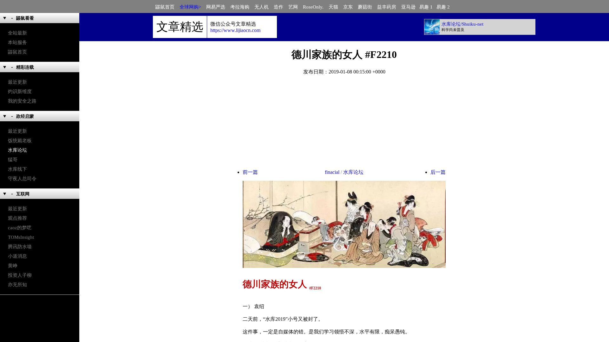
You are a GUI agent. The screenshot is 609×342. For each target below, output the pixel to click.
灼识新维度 (20, 91)
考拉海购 (240, 7)
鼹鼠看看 (25, 18)
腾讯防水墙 (20, 246)
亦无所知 (17, 284)
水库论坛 (17, 150)
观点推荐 (17, 218)
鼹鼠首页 (165, 7)
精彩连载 (25, 67)
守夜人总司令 (22, 178)
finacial (332, 172)
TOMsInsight (21, 237)
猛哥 (12, 159)
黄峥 (12, 265)
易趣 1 (427, 7)
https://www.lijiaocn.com (235, 30)
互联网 (22, 194)
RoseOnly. (314, 7)
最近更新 (17, 82)
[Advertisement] (344, 124)
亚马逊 (410, 7)
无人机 (262, 7)
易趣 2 (445, 7)
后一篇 (438, 172)
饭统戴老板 (20, 140)
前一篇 (250, 172)
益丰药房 (387, 7)
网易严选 (216, 7)
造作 (279, 7)
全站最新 (17, 32)
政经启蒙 (25, 116)
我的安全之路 (22, 101)
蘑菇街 (365, 7)
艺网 (293, 7)
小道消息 (17, 256)
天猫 (334, 7)
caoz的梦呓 (19, 227)
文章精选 (179, 26)
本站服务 (17, 42)
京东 (348, 7)
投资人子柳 (20, 275)
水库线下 (17, 169)
